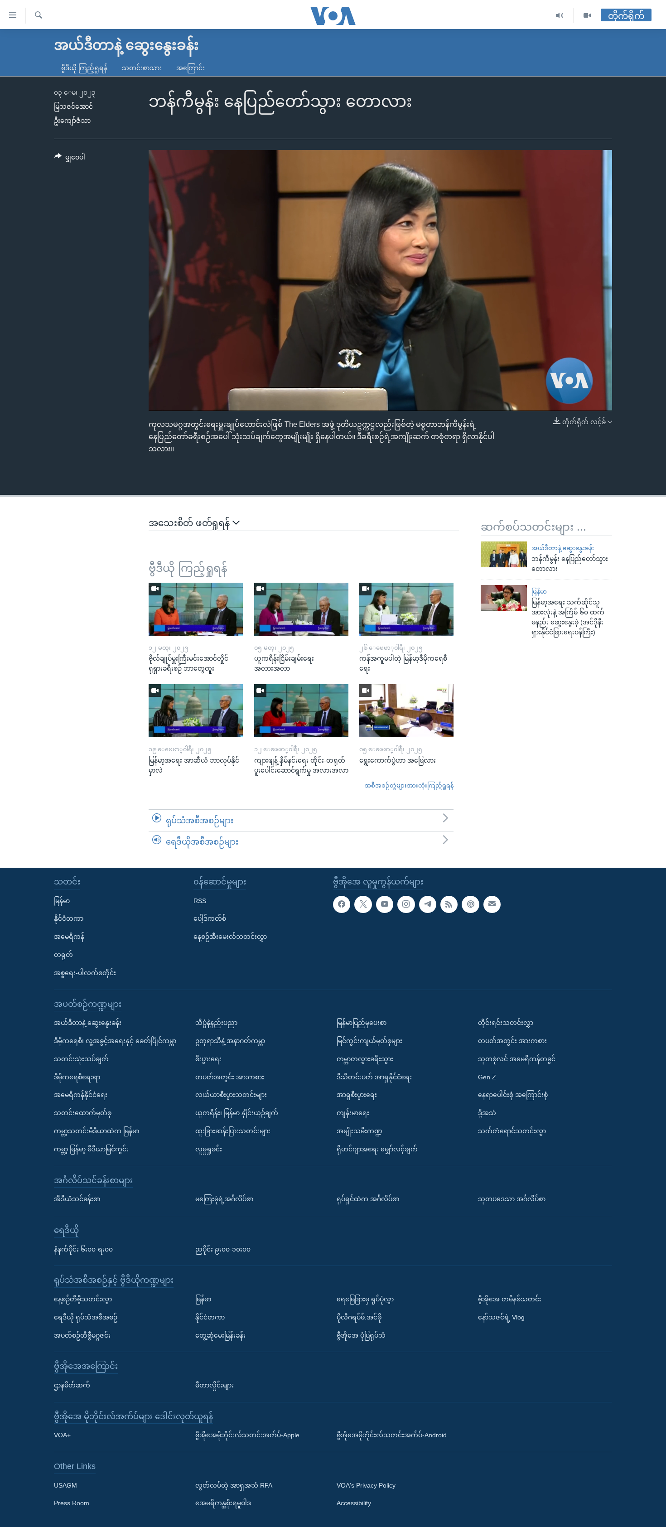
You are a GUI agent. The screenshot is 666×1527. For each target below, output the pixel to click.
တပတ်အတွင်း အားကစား (229, 1076)
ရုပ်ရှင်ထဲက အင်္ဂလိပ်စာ (368, 1199)
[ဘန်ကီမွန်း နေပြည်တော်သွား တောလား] (504, 554)
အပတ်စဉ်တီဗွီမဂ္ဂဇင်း (82, 1335)
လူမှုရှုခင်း (208, 1149)
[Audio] (560, 15)
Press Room (71, 1503)
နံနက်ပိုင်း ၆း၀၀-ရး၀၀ (83, 1248)
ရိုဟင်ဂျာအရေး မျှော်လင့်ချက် (377, 1149)
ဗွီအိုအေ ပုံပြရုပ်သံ (361, 1335)
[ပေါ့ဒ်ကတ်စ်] (470, 904)
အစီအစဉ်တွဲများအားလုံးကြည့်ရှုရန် (409, 785)
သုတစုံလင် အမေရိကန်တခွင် (516, 1059)
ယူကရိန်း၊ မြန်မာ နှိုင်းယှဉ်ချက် (236, 1112)
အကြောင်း (190, 68)
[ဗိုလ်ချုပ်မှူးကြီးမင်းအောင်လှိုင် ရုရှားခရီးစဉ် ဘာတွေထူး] (196, 609)
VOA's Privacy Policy (366, 1485)
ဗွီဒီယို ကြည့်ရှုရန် (84, 68)
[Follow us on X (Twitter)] (363, 904)
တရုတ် (63, 954)
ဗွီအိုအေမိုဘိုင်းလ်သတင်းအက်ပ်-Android (392, 1435)
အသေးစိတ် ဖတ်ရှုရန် (190, 523)
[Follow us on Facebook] (341, 904)
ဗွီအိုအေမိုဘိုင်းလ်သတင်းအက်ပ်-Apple (247, 1435)
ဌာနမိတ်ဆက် (72, 1385)
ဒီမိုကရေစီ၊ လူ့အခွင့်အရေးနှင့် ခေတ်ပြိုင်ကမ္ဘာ (115, 1040)
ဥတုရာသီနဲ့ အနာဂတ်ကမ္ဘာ (230, 1040)
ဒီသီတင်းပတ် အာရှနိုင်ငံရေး (374, 1076)
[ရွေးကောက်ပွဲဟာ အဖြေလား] (406, 710)
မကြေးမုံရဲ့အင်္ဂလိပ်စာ (224, 1199)
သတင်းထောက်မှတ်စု (82, 1112)
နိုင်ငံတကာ (68, 918)
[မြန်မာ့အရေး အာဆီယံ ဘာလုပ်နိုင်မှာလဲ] (196, 710)
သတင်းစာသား (142, 68)
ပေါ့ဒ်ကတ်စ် (209, 918)
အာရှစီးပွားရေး (357, 1094)
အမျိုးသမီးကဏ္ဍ (359, 1131)
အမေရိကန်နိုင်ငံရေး (80, 1094)
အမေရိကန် (69, 936)
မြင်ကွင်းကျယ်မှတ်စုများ (369, 1040)
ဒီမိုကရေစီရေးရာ (77, 1076)
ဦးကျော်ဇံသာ (72, 120)
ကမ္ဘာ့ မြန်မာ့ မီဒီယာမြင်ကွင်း (91, 1149)
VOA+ (62, 1435)
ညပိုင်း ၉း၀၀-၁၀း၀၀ (223, 1248)
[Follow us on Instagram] (406, 904)
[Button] (69, 159)
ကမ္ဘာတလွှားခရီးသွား (365, 1059)
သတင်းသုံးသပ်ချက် (81, 1059)
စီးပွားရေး (208, 1059)
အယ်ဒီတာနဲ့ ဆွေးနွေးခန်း (562, 548)
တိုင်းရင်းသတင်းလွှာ (505, 1022)
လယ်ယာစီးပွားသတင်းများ (231, 1094)
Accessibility (354, 1503)
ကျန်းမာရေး (353, 1112)
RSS (199, 900)
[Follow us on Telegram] (427, 904)
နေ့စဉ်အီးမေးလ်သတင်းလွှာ (230, 936)
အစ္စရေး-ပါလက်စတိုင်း (85, 972)
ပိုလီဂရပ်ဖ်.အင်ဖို (359, 1317)
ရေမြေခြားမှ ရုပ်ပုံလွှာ (365, 1299)
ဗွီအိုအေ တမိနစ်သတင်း (509, 1299)
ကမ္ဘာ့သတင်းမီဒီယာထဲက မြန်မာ (96, 1131)
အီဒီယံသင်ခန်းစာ (77, 1199)
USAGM (65, 1485)
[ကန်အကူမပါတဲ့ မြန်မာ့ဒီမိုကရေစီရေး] (406, 609)
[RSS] (449, 904)
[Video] (587, 15)
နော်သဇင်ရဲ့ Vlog (501, 1317)
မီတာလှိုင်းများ (214, 1385)
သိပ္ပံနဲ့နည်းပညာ (216, 1022)
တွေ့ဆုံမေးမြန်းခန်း (220, 1335)
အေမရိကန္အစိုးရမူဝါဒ (223, 1503)
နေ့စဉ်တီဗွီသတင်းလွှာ (83, 1299)
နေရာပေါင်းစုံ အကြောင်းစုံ (513, 1094)
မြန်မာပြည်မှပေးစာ (361, 1022)
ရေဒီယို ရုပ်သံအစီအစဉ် (85, 1317)
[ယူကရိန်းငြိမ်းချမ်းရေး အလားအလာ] (301, 609)
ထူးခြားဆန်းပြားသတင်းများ (232, 1131)
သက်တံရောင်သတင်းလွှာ (512, 1131)
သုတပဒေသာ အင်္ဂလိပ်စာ (511, 1199)
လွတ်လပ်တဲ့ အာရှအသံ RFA (233, 1485)
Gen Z (487, 1076)
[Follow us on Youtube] (384, 904)
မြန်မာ (539, 591)
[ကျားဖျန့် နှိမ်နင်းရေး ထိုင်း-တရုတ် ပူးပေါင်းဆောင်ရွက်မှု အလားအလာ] (301, 710)
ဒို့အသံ (487, 1112)
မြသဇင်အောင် (73, 106)
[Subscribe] (492, 904)
